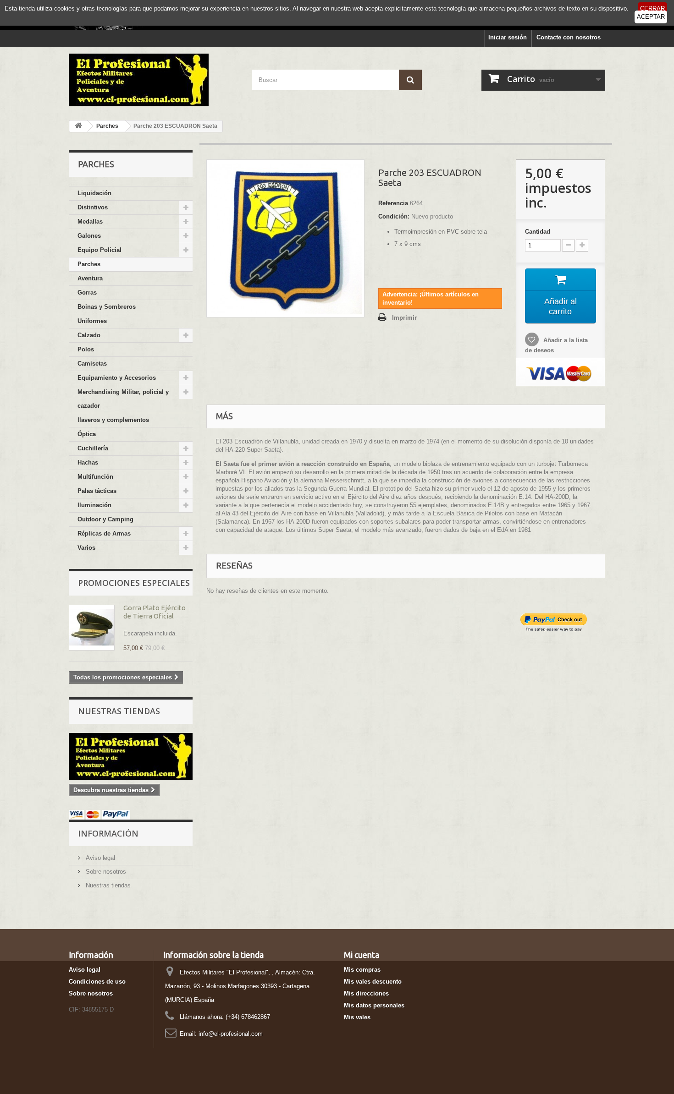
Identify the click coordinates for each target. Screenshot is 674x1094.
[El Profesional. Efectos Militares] (153, 80)
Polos (85, 349)
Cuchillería (92, 448)
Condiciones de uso (97, 981)
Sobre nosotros (105, 871)
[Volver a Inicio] (78, 126)
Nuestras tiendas (119, 711)
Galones (89, 235)
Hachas (87, 462)
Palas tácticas (96, 490)
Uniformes (92, 320)
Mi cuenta (361, 954)
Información (108, 833)
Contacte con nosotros (568, 37)
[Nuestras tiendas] (131, 756)
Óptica (86, 434)
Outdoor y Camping (105, 519)
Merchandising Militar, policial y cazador (123, 398)
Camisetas (92, 363)
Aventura (90, 278)
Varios (86, 547)
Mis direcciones (366, 993)
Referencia (393, 203)
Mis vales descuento (373, 981)
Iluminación (94, 505)
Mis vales (357, 1017)
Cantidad (537, 231)
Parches (88, 264)
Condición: (393, 216)
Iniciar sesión (507, 37)
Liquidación (94, 193)
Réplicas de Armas (104, 533)
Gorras (87, 292)
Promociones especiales (134, 582)
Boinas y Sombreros (106, 306)
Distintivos (92, 207)
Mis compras (362, 969)
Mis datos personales (374, 1005)
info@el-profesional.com (231, 1033)
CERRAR (652, 8)
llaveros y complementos (113, 419)
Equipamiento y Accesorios (116, 377)
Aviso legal (99, 857)
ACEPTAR (651, 16)
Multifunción (95, 476)
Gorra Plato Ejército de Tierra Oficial (154, 612)
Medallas (90, 221)
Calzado (88, 335)
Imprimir (404, 317)
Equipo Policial (99, 249)
